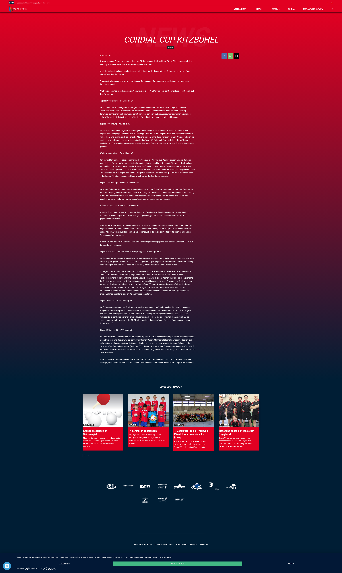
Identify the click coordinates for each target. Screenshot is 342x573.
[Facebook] (327, 3)
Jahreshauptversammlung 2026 (27, 3)
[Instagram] (331, 3)
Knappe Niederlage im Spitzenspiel (95, 432)
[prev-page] (84, 455)
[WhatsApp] (230, 56)
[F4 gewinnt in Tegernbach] (148, 410)
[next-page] (88, 455)
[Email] (236, 56)
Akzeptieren (177, 563)
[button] (332, 9)
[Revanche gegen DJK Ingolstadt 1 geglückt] (239, 410)
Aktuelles (133, 425)
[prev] (192, 3)
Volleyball (179, 425)
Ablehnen (64, 563)
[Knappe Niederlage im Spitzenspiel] (103, 410)
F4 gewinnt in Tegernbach (143, 430)
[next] (197, 3)
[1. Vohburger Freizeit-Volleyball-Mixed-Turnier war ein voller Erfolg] (193, 410)
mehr (291, 563)
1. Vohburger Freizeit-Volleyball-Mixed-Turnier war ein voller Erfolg (192, 434)
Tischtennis (88, 425)
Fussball (170, 47)
